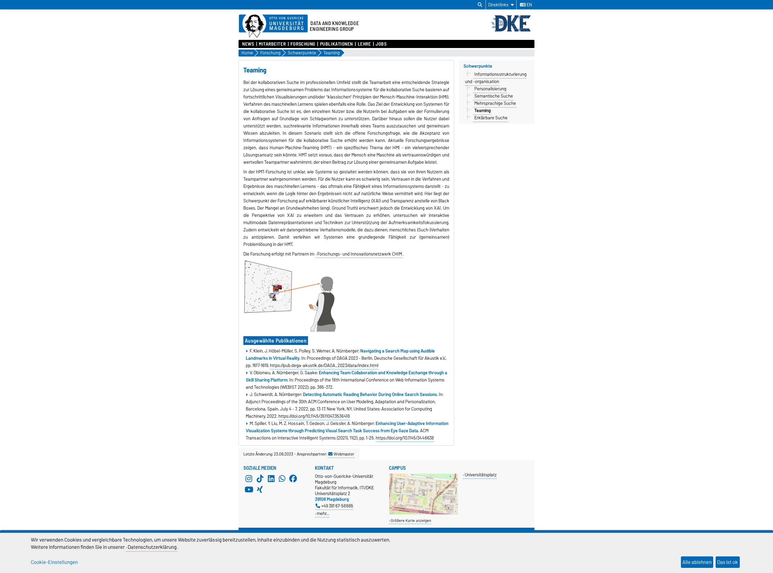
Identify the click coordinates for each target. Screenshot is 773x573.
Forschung (302, 44)
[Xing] (260, 489)
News (248, 44)
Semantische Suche (493, 96)
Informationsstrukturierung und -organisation (496, 78)
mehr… (323, 513)
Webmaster (344, 454)
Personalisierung (490, 88)
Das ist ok (727, 562)
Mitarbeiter (272, 44)
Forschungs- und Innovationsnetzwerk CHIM (359, 254)
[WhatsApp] (282, 478)
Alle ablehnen (697, 562)
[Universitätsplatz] (423, 513)
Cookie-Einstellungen (54, 562)
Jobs (381, 44)
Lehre (364, 44)
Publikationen (336, 44)
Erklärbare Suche (491, 117)
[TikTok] (260, 478)
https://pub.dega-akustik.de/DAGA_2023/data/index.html (324, 365)
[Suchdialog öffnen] (480, 4)
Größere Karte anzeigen (411, 520)
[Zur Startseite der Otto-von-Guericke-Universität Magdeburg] (273, 26)
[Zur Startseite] (512, 30)
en (529, 4)
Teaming (482, 110)
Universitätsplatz (481, 474)
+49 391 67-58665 (337, 506)
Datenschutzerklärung (152, 547)
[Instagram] (248, 478)
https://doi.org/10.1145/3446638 (405, 438)
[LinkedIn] (271, 478)
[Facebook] (293, 478)
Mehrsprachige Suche (495, 103)
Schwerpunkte (477, 66)
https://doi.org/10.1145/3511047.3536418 (314, 416)
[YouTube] (248, 489)
